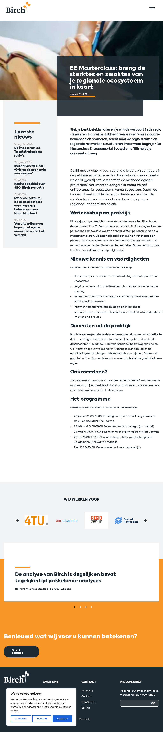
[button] (17, 520)
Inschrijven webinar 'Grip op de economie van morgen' (30, 169)
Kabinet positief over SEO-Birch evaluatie (29, 186)
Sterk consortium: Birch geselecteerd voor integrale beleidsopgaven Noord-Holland (28, 205)
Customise (21, 718)
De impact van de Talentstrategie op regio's (28, 151)
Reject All (42, 718)
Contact (86, 696)
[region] (41, 707)
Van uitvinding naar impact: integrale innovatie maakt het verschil (29, 229)
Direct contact (17, 652)
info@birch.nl (89, 702)
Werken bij (87, 690)
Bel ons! (86, 707)
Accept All (62, 718)
